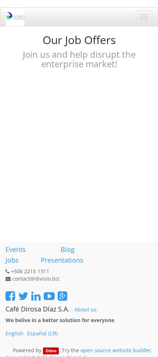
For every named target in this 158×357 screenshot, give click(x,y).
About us (86, 309)
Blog (68, 249)
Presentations (61, 260)
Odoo (51, 350)
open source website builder (115, 350)
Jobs (12, 260)
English (15, 333)
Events (16, 249)
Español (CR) (42, 333)
